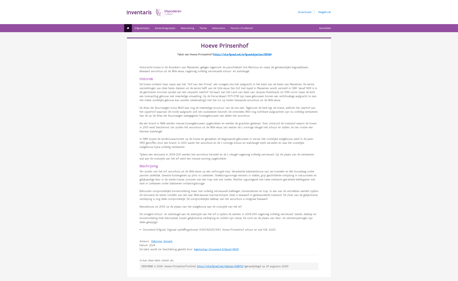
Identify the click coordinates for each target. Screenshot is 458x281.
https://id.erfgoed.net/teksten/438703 (220, 266)
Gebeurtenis (218, 28)
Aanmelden (325, 28)
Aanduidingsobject (165, 28)
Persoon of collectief (242, 28)
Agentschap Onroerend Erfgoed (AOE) (216, 249)
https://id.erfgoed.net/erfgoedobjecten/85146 (242, 54)
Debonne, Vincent (161, 241)
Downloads (304, 12)
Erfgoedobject (142, 28)
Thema (203, 28)
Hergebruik (324, 12)
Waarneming (187, 28)
